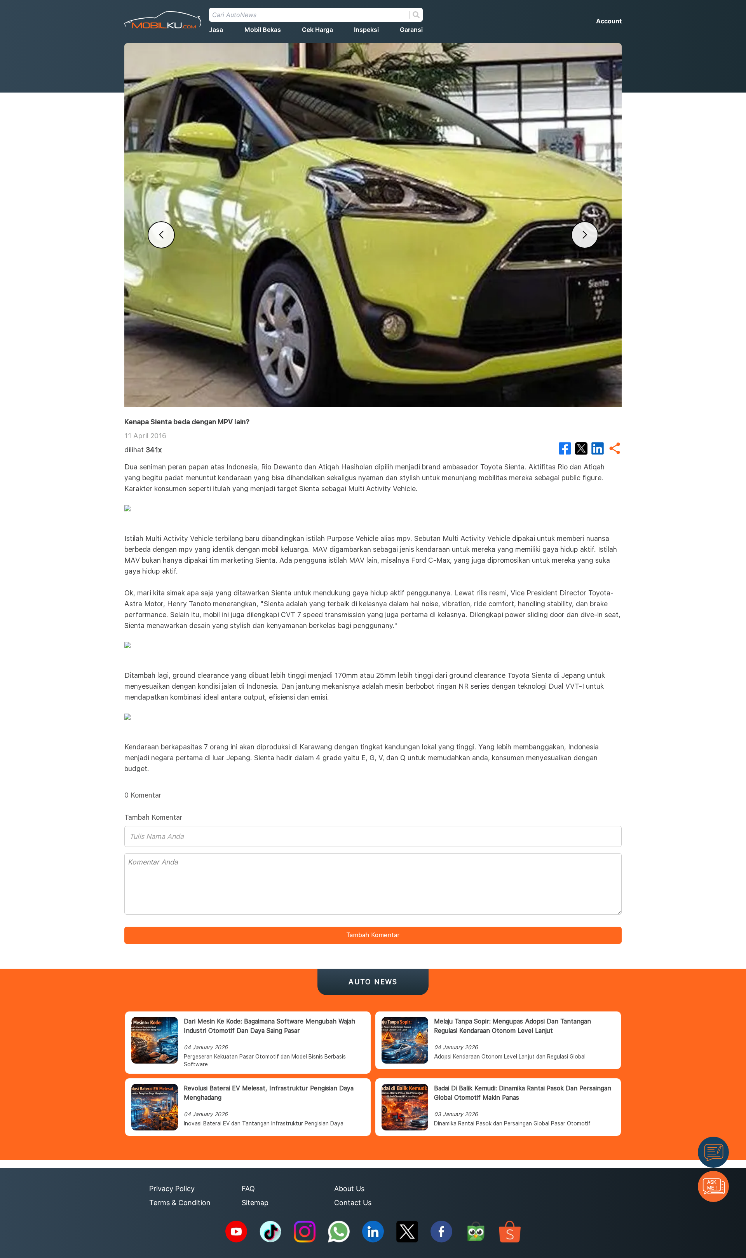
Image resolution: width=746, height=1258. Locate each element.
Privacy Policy (172, 1189)
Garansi (411, 29)
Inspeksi (366, 29)
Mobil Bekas (262, 29)
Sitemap (255, 1203)
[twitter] (581, 448)
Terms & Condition (180, 1203)
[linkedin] (598, 448)
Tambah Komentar (373, 935)
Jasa (216, 29)
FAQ (248, 1189)
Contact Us (352, 1203)
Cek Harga (317, 29)
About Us (349, 1189)
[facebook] (565, 448)
